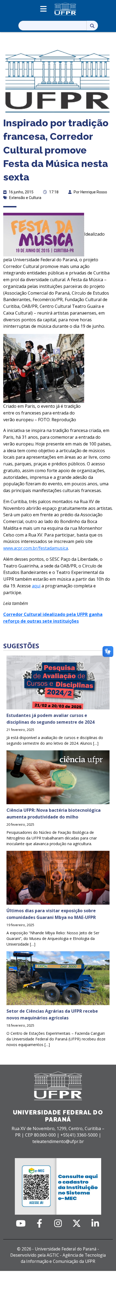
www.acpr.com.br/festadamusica (35, 548)
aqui (36, 586)
